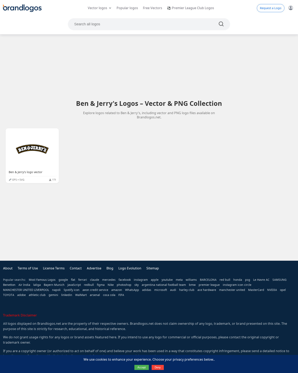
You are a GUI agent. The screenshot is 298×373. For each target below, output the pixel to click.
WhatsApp (132, 290)
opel (283, 290)
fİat (73, 280)
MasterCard (256, 290)
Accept (141, 367)
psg (247, 280)
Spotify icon (71, 290)
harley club (186, 290)
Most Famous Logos (42, 280)
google (63, 280)
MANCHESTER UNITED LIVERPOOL (26, 290)
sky (136, 285)
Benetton (9, 285)
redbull (89, 285)
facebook (125, 280)
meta (179, 280)
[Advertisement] (149, 66)
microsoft (160, 290)
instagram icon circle (237, 285)
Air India (24, 285)
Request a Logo (270, 8)
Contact (76, 268)
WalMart (81, 295)
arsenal (95, 295)
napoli (56, 290)
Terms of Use (28, 268)
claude (94, 280)
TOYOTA (8, 295)
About (8, 268)
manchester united (232, 290)
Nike (111, 285)
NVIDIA (272, 290)
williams (191, 280)
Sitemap (152, 268)
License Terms (54, 268)
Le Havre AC (261, 280)
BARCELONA (208, 280)
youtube (167, 280)
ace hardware (206, 290)
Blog (109, 268)
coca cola (109, 295)
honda (237, 280)
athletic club (37, 295)
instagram (141, 280)
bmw (192, 285)
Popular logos (127, 8)
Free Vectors (152, 8)
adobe (21, 295)
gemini (53, 295)
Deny (158, 367)
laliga (37, 285)
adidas (146, 290)
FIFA (121, 295)
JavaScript (74, 285)
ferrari (82, 280)
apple (155, 280)
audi (173, 290)
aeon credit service (95, 290)
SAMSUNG (279, 280)
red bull (225, 280)
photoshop (124, 285)
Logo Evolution (129, 268)
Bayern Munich (54, 285)
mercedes (109, 280)
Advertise (94, 268)
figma (101, 285)
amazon (116, 290)
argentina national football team (164, 285)
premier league (209, 285)
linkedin (66, 295)
